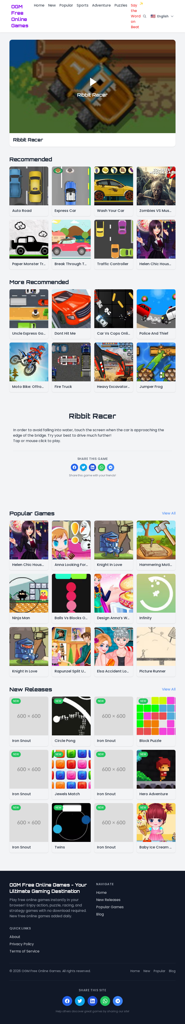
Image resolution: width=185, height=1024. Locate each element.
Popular (66, 5)
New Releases (108, 899)
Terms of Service (24, 951)
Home (39, 5)
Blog (100, 914)
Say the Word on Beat (136, 16)
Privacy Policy (21, 944)
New (52, 5)
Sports (82, 5)
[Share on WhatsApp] (101, 467)
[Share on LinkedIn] (92, 467)
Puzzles (120, 5)
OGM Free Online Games (19, 16)
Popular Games (110, 907)
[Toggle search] (145, 16)
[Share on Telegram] (110, 467)
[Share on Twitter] (83, 467)
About (14, 936)
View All (169, 513)
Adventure (101, 5)
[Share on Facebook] (74, 467)
